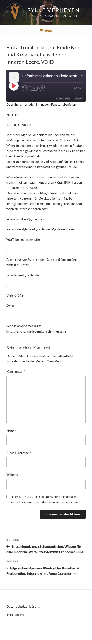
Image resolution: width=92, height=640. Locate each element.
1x (34, 88)
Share (79, 98)
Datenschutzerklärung (23, 607)
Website (12, 475)
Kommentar (15, 371)
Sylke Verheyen (53, 10)
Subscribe (63, 98)
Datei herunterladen (20, 104)
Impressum (15, 615)
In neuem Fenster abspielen (57, 104)
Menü (48, 30)
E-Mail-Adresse (18, 453)
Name (11, 431)
